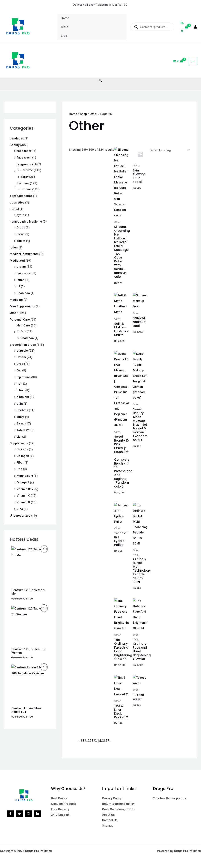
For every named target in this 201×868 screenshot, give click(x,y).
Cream (21, 357)
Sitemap (107, 825)
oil (18, 286)
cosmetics (17, 202)
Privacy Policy (112, 798)
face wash (24, 157)
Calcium (22, 449)
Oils (23, 331)
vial (19, 436)
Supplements (19, 443)
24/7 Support (60, 815)
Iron (19, 469)
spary (20, 417)
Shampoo (23, 293)
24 (97, 740)
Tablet (21, 241)
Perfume (27, 170)
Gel (19, 370)
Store (64, 27)
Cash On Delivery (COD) (118, 809)
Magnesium (25, 476)
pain (20, 403)
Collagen (23, 456)
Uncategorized (20, 515)
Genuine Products (63, 804)
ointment (23, 397)
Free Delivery (60, 809)
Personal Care (20, 319)
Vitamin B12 (25, 489)
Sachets (22, 410)
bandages (17, 138)
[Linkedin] (37, 813)
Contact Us (109, 820)
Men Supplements (22, 306)
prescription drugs (23, 344)
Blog (64, 36)
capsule (22, 350)
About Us (108, 815)
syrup (20, 215)
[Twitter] (19, 813)
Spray (24, 177)
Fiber (20, 462)
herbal (14, 209)
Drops (21, 227)
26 (104, 740)
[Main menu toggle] (193, 61)
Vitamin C (23, 495)
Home (65, 18)
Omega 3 (23, 482)
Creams (26, 189)
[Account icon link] (195, 27)
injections (23, 377)
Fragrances (25, 164)
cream (21, 266)
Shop (83, 114)
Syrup (21, 234)
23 (93, 740)
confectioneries (21, 196)
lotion (14, 247)
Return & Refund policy (118, 804)
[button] (100, 80)
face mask (24, 151)
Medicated (17, 260)
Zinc (20, 509)
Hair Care (23, 325)
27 (107, 740)
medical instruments (24, 254)
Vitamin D (23, 502)
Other (14, 313)
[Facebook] (10, 813)
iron (19, 383)
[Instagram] (28, 813)
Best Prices (59, 798)
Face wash (24, 273)
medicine (16, 300)
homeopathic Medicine (26, 221)
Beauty (14, 145)
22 (89, 740)
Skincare (23, 183)
